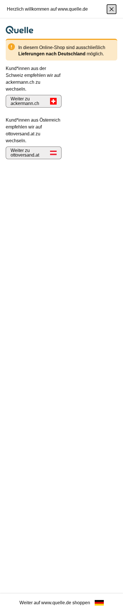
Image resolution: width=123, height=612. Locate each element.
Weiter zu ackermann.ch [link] (25, 101)
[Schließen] (111, 9)
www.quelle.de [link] (56, 602)
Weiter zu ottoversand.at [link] (25, 152)
